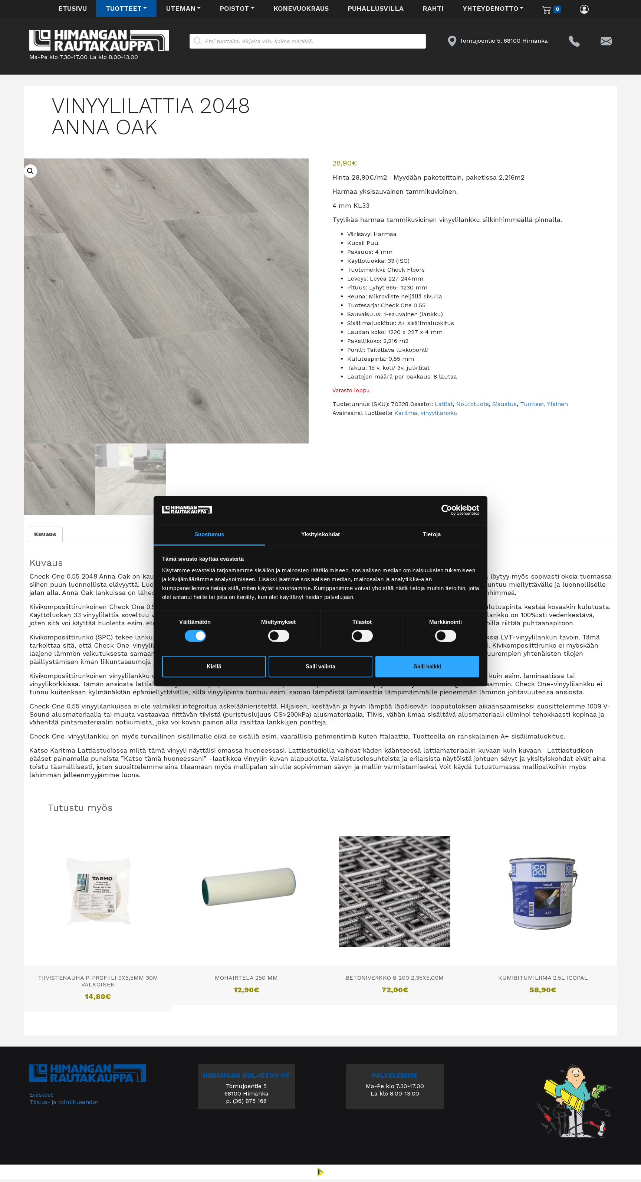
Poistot (234, 8)
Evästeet (41, 1094)
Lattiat (444, 403)
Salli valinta (320, 667)
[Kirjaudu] (584, 9)
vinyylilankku (439, 412)
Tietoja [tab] (432, 534)
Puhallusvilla (376, 8)
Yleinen (557, 403)
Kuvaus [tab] (45, 534)
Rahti (433, 8)
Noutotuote (472, 403)
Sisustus (504, 403)
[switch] (278, 636)
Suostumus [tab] (209, 534)
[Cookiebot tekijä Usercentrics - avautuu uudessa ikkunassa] (446, 509)
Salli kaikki (427, 667)
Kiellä (214, 667)
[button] (30, 171)
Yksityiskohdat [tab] (320, 534)
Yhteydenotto (490, 8)
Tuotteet (124, 8)
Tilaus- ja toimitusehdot (63, 1102)
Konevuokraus (301, 8)
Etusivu (72, 8)
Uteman (180, 8)
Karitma (405, 412)
